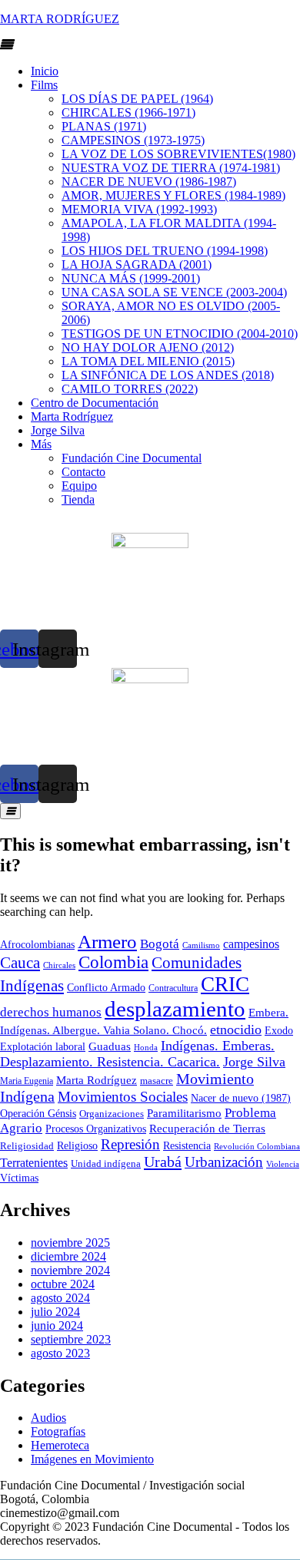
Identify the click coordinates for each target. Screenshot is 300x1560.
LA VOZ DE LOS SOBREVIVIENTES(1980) (178, 153)
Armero (107, 941)
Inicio (44, 71)
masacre (156, 1080)
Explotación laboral (42, 1047)
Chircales (59, 965)
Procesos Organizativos (95, 1129)
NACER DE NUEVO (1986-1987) (149, 181)
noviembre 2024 (70, 1270)
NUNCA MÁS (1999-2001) (131, 278)
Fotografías (58, 1431)
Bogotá (159, 944)
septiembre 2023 (71, 1339)
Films (44, 84)
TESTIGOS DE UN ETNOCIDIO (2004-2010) (180, 333)
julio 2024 (55, 1311)
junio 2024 (57, 1325)
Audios (48, 1417)
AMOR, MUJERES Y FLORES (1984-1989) (173, 195)
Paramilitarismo (184, 1113)
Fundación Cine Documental (132, 457)
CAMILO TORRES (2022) (130, 388)
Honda (146, 1047)
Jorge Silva (58, 430)
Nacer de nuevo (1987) (241, 1098)
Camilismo (201, 945)
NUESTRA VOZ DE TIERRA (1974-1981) (171, 167)
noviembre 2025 (70, 1242)
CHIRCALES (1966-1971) (128, 112)
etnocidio (236, 1029)
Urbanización (224, 1162)
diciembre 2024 (68, 1256)
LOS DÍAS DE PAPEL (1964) (137, 98)
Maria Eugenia (26, 1081)
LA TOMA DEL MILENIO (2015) (148, 361)
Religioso (77, 1146)
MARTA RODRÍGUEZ (59, 18)
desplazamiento (175, 1008)
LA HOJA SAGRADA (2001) (137, 264)
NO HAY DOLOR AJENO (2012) (148, 347)
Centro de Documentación (94, 402)
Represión (130, 1144)
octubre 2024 (63, 1284)
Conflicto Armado (106, 987)
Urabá (163, 1161)
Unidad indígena (106, 1163)
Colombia (113, 962)
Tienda (78, 499)
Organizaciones (111, 1113)
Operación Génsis (38, 1113)
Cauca (20, 962)
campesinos (251, 943)
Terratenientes (34, 1162)
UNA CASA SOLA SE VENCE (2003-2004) (174, 292)
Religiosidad (27, 1146)
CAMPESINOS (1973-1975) (133, 140)
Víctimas (19, 1178)
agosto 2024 (60, 1297)
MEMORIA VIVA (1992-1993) (139, 209)
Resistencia (187, 1146)
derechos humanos (51, 1012)
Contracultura (173, 988)
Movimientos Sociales (123, 1097)
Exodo (279, 1030)
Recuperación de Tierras (207, 1128)
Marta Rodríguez (72, 416)
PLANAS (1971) (104, 126)
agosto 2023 (60, 1353)
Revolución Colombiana (257, 1146)
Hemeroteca (60, 1445)
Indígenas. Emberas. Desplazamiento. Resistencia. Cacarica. (137, 1053)
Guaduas (109, 1046)
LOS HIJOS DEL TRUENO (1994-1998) (165, 250)
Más (41, 444)
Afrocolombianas (37, 944)
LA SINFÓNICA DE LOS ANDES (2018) (168, 375)
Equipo (79, 485)
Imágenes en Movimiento (92, 1459)
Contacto (83, 471)
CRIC (225, 984)
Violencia (282, 1164)
